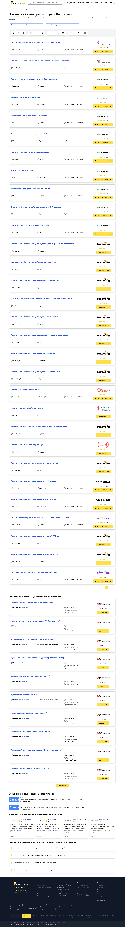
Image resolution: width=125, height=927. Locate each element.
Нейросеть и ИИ (43, 886)
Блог (78, 892)
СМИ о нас (100, 892)
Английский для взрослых (56, 25)
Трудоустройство (106, 3)
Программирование (44, 888)
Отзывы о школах (83, 3)
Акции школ (81, 890)
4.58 (106, 449)
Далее (101, 612)
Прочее (59, 897)
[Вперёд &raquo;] (114, 588)
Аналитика (41, 894)
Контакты (100, 886)
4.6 (104, 608)
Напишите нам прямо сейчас (51, 907)
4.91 (107, 394)
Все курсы (69, 3)
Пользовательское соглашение (45, 924)
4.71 (107, 248)
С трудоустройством (84, 888)
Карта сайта (101, 900)
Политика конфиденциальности (21, 924)
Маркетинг (61, 883)
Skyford (22, 797)
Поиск (26, 916)
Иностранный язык (64, 885)
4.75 (106, 84)
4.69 (106, 522)
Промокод (25, 607)
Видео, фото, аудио (43, 896)
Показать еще (62, 785)
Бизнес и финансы (43, 890)
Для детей (60, 887)
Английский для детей (19, 25)
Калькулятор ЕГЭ (83, 896)
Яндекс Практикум (25, 819)
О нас (99, 898)
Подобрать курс (82, 894)
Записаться (102, 252)
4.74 (106, 47)
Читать (19, 831)
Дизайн (39, 892)
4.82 (106, 486)
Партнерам (101, 888)
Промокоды (95, 3)
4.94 (106, 413)
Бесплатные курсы (83, 886)
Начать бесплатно (101, 51)
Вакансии (100, 890)
